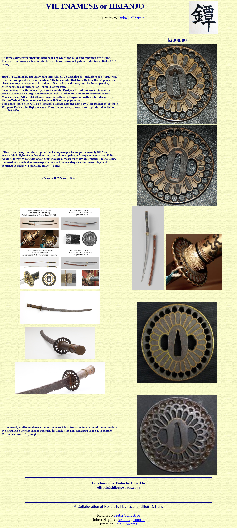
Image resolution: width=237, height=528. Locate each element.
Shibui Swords (125, 524)
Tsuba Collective (131, 18)
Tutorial (139, 520)
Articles (124, 520)
